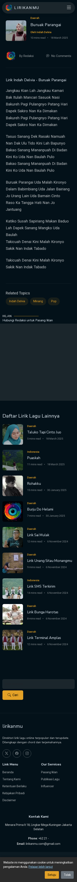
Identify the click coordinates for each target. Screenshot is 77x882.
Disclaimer (9, 800)
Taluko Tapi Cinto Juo (44, 432)
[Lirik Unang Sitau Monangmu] (12, 563)
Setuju (52, 874)
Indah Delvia (17, 301)
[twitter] (6, 753)
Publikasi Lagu (50, 779)
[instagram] (27, 753)
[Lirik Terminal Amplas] (12, 640)
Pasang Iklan (49, 772)
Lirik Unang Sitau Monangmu (49, 560)
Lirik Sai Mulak (38, 535)
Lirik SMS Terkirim (41, 586)
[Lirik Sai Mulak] (12, 537)
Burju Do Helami (40, 509)
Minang (38, 301)
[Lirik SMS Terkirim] (12, 588)
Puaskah (33, 458)
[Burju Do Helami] (12, 511)
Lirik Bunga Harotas (42, 612)
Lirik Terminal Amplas (44, 637)
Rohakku (34, 483)
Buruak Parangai (45, 25)
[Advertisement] (38, 362)
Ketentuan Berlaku (14, 786)
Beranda (8, 772)
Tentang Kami (11, 779)
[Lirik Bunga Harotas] (12, 614)
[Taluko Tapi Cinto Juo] (12, 434)
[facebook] (17, 753)
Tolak (67, 874)
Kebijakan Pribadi (13, 793)
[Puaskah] (12, 460)
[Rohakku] (12, 485)
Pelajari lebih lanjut (41, 866)
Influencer (47, 786)
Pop (53, 301)
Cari (15, 695)
